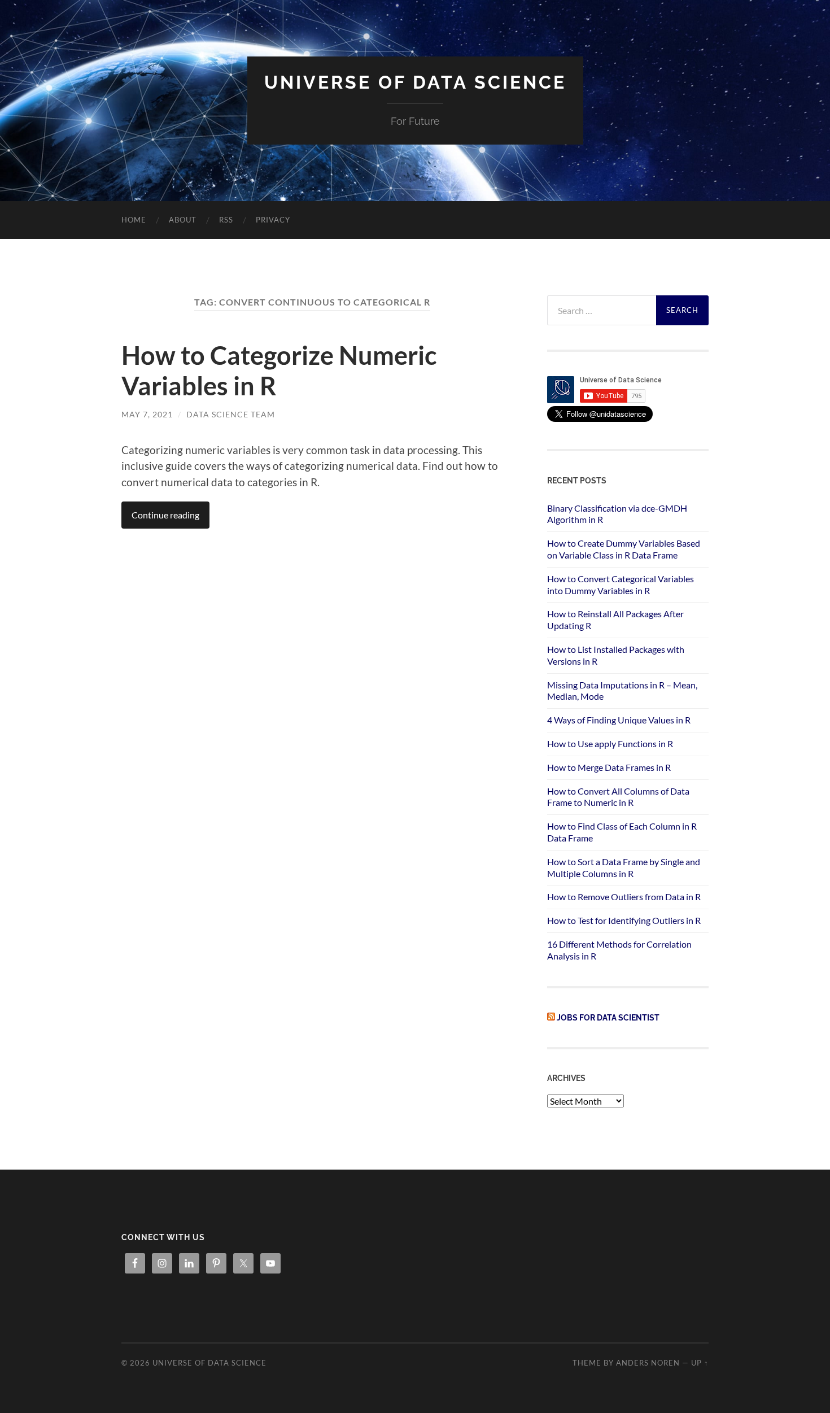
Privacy (273, 219)
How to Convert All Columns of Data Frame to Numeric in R (618, 797)
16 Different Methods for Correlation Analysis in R (619, 950)
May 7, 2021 (147, 414)
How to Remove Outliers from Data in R (624, 896)
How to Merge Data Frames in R (609, 767)
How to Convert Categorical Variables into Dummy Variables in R (620, 584)
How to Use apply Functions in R (610, 743)
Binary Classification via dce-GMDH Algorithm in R (617, 514)
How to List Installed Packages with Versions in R (615, 655)
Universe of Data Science (415, 82)
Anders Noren (648, 1362)
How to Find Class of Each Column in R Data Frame (622, 832)
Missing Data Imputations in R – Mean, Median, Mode (622, 690)
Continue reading (165, 514)
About (182, 219)
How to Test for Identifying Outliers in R (624, 920)
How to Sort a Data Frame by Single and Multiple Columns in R (623, 867)
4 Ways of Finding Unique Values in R (619, 719)
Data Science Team (230, 414)
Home (133, 219)
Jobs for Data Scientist (608, 1017)
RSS (226, 219)
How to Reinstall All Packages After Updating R (615, 619)
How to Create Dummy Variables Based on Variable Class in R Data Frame (623, 549)
